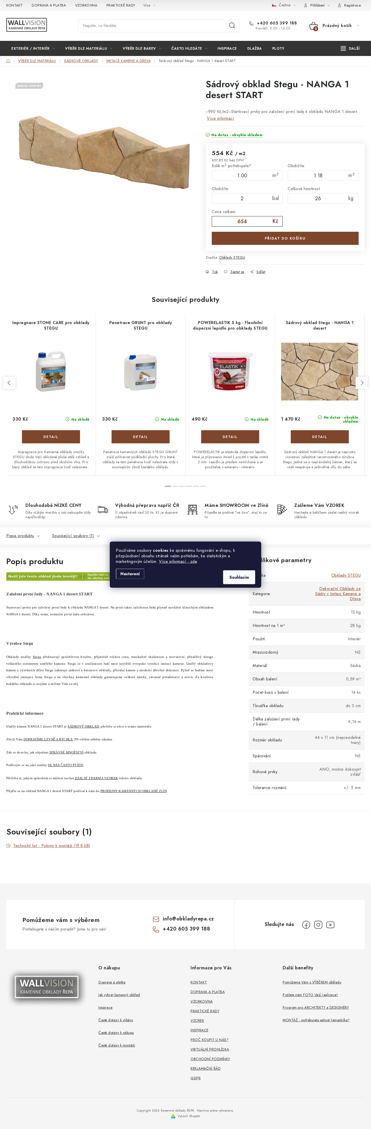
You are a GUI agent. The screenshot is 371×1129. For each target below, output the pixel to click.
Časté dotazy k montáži (116, 1045)
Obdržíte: (297, 166)
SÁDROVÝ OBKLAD (83, 726)
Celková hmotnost (304, 189)
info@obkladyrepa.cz (188, 918)
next (362, 383)
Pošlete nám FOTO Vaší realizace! (310, 994)
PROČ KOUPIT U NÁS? (209, 1039)
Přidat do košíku (285, 238)
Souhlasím (239, 577)
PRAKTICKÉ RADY (121, 5)
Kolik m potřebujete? (231, 166)
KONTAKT (14, 5)
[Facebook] (306, 925)
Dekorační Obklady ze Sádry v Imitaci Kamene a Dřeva (338, 594)
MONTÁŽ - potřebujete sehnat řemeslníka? (316, 1020)
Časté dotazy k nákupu (116, 1032)
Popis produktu (20, 536)
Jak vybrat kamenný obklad (119, 994)
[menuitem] (33, 48)
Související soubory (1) (73, 536)
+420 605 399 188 (276, 23)
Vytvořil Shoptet (189, 1116)
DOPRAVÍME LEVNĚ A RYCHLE (48, 739)
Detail (51, 436)
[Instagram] (318, 925)
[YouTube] (330, 925)
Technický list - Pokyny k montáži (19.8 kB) (51, 846)
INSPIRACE (199, 1030)
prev (9, 383)
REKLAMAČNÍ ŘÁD (206, 1068)
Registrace (352, 5)
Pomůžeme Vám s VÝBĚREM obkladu (312, 982)
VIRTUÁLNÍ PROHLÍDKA (210, 1049)
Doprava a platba (111, 982)
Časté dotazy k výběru (115, 1020)
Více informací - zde (178, 561)
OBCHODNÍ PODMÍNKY (210, 1058)
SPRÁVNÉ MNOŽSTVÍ (66, 752)
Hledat (232, 25)
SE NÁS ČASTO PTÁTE (65, 765)
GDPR (196, 1078)
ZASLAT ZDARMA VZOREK (96, 778)
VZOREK (197, 1020)
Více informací (220, 118)
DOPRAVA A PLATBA (49, 5)
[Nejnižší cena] (100, 576)
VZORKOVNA (86, 5)
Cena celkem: (224, 212)
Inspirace (105, 1007)
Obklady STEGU (232, 257)
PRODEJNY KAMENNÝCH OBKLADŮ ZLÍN (133, 791)
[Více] (350, 48)
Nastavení (130, 573)
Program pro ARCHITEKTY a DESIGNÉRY (316, 1007)
